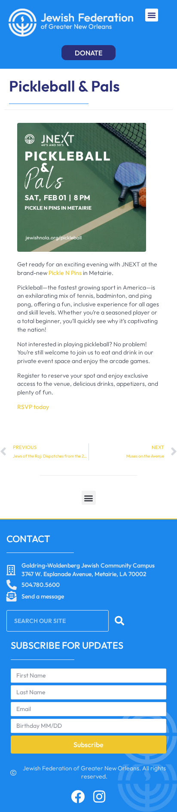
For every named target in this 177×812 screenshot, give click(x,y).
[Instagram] (99, 796)
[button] (151, 15)
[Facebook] (78, 796)
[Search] (119, 621)
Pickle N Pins (66, 273)
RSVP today (33, 407)
